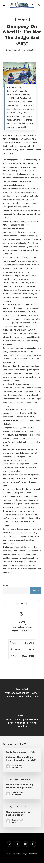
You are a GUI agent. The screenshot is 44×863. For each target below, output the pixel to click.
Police (33, 752)
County (9, 752)
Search (5, 585)
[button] (4, 5)
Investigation (23, 20)
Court (15, 752)
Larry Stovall (14, 50)
